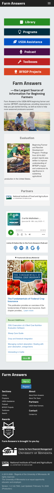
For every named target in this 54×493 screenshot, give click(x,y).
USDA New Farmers (36, 405)
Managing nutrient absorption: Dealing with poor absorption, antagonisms (26, 345)
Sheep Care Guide (15, 333)
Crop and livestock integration (20, 338)
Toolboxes (5, 410)
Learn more (28, 310)
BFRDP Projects (8, 407)
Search (4, 413)
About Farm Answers (36, 395)
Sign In (26, 381)
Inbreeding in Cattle (16, 352)
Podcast (5, 404)
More (25, 358)
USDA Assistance (8, 401)
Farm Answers (13, 3)
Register (26, 386)
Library (4, 395)
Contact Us (33, 414)
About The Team (35, 398)
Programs (5, 398)
